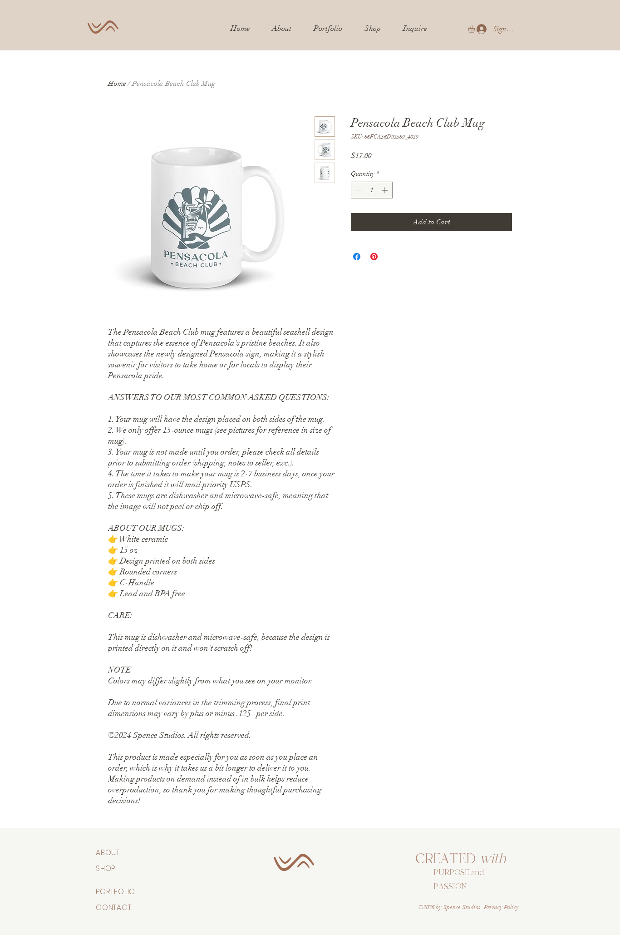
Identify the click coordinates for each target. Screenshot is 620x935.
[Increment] (385, 190)
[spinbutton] (372, 190)
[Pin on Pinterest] (374, 256)
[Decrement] (358, 190)
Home (117, 83)
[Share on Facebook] (356, 256)
